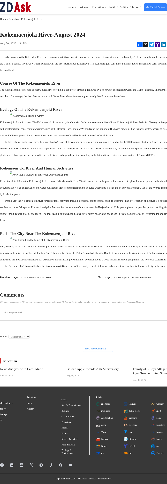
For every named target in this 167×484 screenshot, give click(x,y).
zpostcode (105, 404)
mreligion (105, 411)
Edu (131, 453)
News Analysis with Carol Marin (36, 277)
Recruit (132, 404)
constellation (107, 418)
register (30, 409)
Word (103, 432)
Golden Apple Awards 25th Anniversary (132, 277)
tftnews (132, 439)
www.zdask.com (85, 478)
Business (82, 7)
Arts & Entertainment (71, 405)
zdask (64, 399)
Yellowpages (134, 411)
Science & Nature (69, 439)
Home (70, 7)
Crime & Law (67, 416)
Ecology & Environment (67, 451)
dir (102, 453)
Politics (123, 7)
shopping (133, 418)
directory (133, 425)
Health (111, 7)
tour (131, 432)
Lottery (104, 439)
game (103, 425)
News (103, 446)
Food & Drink (68, 445)
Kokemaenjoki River (32, 19)
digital (132, 446)
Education (98, 7)
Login (29, 403)
